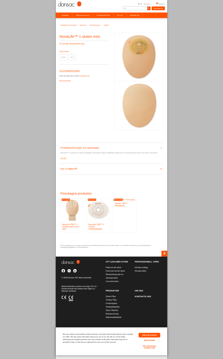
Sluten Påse (111, 296)
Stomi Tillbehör (112, 310)
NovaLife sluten (95, 25)
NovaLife (83, 25)
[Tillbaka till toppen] (164, 254)
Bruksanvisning (65, 81)
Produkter (65, 15)
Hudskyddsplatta (113, 307)
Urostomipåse (111, 303)
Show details (149, 340)
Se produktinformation (69, 71)
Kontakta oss (158, 8)
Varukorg (161, 4)
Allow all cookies (149, 335)
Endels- (106, 25)
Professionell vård (147, 262)
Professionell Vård (103, 15)
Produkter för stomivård (68, 25)
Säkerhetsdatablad (113, 317)
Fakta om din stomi (113, 267)
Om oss (120, 15)
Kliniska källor (140, 271)
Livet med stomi (112, 281)
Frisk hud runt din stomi (115, 271)
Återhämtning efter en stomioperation (114, 276)
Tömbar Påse (111, 300)
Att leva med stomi (83, 15)
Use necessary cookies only (149, 347)
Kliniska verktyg (141, 267)
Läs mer (63, 158)
